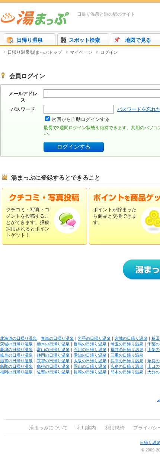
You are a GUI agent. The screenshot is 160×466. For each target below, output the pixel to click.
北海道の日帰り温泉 (18, 338)
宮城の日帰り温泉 (131, 338)
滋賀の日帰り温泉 (16, 360)
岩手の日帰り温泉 (94, 338)
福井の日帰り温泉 (127, 349)
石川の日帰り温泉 (90, 349)
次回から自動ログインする (81, 119)
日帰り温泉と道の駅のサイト (106, 14)
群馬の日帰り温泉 (90, 344)
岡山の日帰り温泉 (90, 366)
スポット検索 (84, 40)
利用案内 (86, 428)
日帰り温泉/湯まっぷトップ (34, 52)
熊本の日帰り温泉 (127, 372)
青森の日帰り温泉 (57, 338)
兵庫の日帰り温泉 (127, 360)
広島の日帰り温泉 (127, 366)
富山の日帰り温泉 (53, 349)
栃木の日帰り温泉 (53, 344)
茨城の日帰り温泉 (16, 344)
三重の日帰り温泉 (127, 355)
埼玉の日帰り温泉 (127, 344)
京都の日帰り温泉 (53, 360)
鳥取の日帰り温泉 (16, 366)
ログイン (109, 52)
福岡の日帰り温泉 (16, 372)
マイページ (81, 52)
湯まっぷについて (48, 428)
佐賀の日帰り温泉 (53, 372)
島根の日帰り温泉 (53, 366)
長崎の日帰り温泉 (90, 372)
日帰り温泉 (30, 40)
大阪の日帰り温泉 (90, 360)
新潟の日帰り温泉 (16, 349)
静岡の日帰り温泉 (53, 355)
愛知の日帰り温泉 (90, 355)
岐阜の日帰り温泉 (16, 355)
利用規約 (114, 428)
